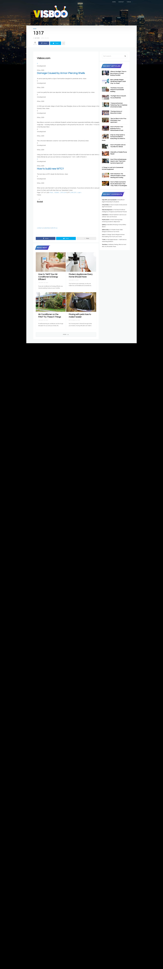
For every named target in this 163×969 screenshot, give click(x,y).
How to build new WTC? (50, 168)
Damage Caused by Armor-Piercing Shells (61, 73)
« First (51, 192)
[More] (63, 43)
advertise (47, 228)
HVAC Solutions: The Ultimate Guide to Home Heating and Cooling (117, 175)
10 (55, 192)
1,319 (74, 192)
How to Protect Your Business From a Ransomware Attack (116, 128)
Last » (79, 192)
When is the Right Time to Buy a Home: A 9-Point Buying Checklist (118, 73)
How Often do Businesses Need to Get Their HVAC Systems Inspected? (118, 161)
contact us (40, 228)
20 (56, 192)
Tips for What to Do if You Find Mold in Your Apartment (118, 120)
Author (37, 38)
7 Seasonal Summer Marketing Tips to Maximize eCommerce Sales (118, 104)
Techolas (104, 244)
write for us (54, 228)
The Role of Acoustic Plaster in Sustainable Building (117, 89)
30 (58, 192)
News (34, 28)
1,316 (64, 192)
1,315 (61, 192)
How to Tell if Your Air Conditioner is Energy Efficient (48, 276)
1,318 (71, 192)
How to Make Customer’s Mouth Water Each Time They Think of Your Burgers (118, 183)
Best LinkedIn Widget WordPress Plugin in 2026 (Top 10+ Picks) (118, 81)
